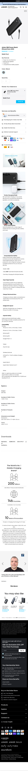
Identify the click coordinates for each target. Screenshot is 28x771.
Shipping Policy (4, 756)
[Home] (10, 7)
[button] (20, 101)
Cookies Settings (12, 759)
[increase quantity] (9, 81)
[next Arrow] (25, 564)
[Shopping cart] (23, 7)
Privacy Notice (8, 655)
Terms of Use (14, 654)
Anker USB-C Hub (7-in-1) (14, 607)
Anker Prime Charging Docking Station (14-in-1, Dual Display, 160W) (22, 607)
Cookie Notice (20, 757)
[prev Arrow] (3, 564)
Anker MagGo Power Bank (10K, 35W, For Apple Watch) (5, 607)
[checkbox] (3, 653)
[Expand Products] (26, 705)
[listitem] (2, 727)
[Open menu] (26, 7)
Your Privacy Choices (5, 757)
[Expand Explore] (26, 709)
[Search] (20, 7)
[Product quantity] (6, 81)
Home (3, 617)
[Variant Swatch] (3, 72)
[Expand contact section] (26, 717)
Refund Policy (11, 756)
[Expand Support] (26, 713)
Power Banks (9, 617)
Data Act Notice (4, 759)
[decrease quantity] (3, 81)
